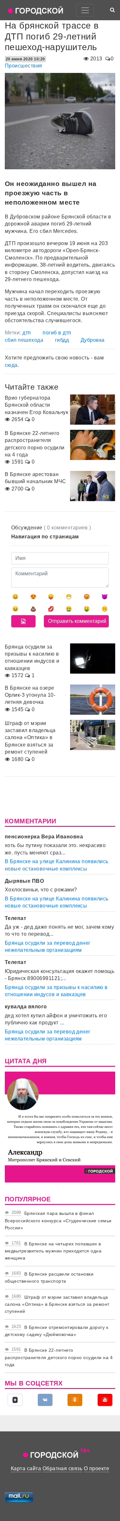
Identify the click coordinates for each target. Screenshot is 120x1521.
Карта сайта (26, 1468)
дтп (26, 332)
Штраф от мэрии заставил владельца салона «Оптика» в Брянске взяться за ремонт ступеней (57, 1304)
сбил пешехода (24, 340)
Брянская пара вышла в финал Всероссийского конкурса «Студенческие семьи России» (58, 1220)
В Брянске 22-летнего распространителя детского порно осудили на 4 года (59, 1357)
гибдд (62, 340)
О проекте (96, 1468)
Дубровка (93, 340)
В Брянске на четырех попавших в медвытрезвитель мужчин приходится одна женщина (53, 1251)
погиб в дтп (57, 332)
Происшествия (23, 65)
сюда (11, 365)
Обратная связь (63, 1468)
